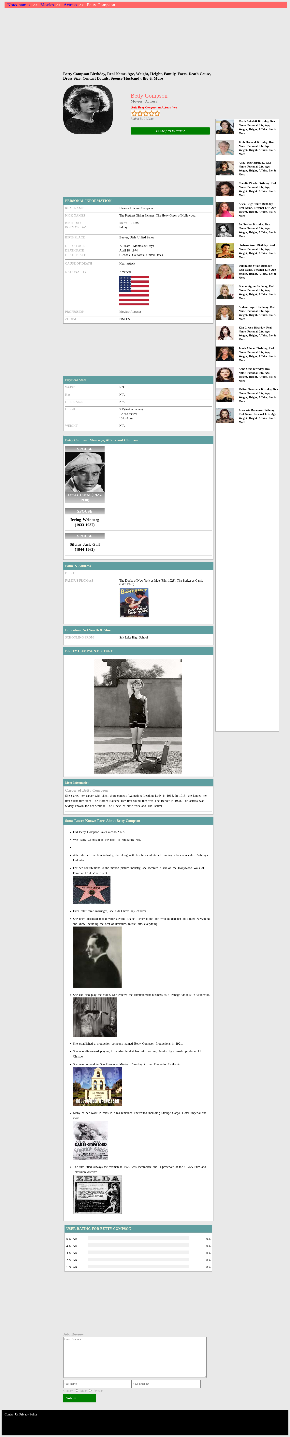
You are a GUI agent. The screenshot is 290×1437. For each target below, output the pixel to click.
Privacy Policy (28, 1414)
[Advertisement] (123, 38)
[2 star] (140, 113)
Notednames (18, 4)
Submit (71, 1398)
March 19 (125, 222)
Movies (47, 4)
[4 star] (151, 113)
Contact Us (12, 1414)
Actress (70, 4)
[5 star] (157, 113)
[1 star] (134, 113)
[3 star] (146, 113)
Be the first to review (170, 131)
